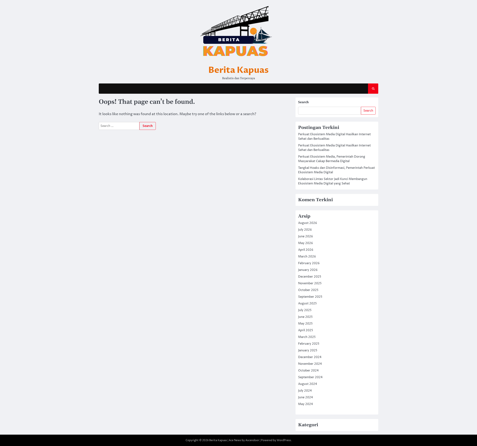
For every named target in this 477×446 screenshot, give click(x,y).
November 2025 (310, 283)
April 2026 (305, 250)
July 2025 (305, 310)
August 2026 (307, 223)
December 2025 (309, 277)
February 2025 (308, 344)
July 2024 (305, 391)
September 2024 (310, 377)
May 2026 (305, 243)
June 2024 (305, 397)
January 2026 (308, 270)
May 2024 (305, 404)
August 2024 (307, 384)
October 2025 (308, 290)
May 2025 (305, 324)
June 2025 (305, 317)
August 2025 (307, 303)
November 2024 (310, 364)
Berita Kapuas (238, 70)
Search (303, 102)
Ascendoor (252, 440)
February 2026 (309, 263)
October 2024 (308, 370)
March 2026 (307, 256)
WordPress (284, 440)
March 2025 (307, 337)
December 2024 (309, 357)
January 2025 (307, 350)
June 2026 (305, 236)
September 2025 (310, 297)
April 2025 (305, 330)
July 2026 (305, 230)
